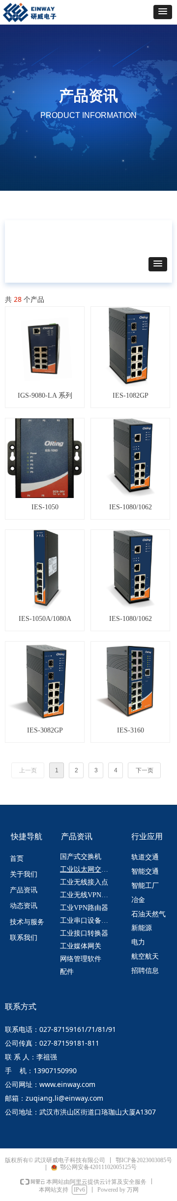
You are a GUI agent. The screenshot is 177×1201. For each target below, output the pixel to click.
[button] (162, 12)
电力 (138, 942)
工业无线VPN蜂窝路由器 (90, 895)
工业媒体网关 (80, 946)
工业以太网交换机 (87, 869)
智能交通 (145, 871)
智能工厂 (145, 885)
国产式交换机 (80, 856)
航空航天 (145, 956)
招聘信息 (145, 970)
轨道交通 (145, 857)
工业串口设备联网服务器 (90, 920)
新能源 (141, 928)
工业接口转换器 (84, 933)
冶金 (138, 900)
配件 (67, 971)
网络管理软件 (80, 959)
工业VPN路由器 (84, 907)
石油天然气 (148, 914)
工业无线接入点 (84, 882)
